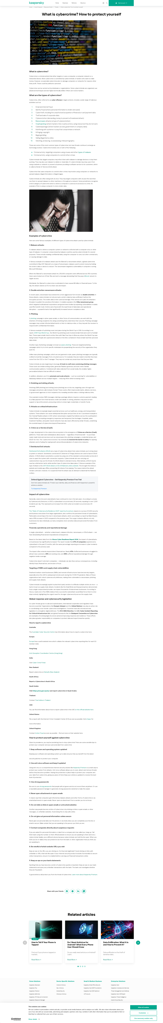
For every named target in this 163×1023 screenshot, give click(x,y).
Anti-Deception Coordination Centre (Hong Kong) (45, 653)
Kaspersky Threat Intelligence (118, 997)
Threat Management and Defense (120, 991)
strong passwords (45, 786)
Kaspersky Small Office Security (92, 985)
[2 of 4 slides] (80, 966)
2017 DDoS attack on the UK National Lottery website (60, 466)
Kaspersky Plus (33, 988)
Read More (36, 960)
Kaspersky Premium (79, 767)
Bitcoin (87, 276)
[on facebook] (67, 891)
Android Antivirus (61, 985)
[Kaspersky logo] (36, 3)
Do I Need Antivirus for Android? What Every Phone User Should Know (80, 944)
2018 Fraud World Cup (41, 333)
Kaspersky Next (115, 985)
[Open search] (107, 3)
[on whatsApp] (84, 891)
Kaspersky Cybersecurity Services (120, 988)
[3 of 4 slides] (83, 966)
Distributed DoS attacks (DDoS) (39, 451)
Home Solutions (34, 981)
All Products (87, 994)
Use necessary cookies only (143, 1018)
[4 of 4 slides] (85, 966)
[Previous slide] (25, 942)
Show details (32, 1019)
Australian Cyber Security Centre (43, 632)
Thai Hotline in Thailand (42, 700)
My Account (121, 3)
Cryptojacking (41, 124)
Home (57, 3)
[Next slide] (138, 942)
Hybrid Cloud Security (117, 1000)
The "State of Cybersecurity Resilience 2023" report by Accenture (51, 511)
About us (82, 3)
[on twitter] (72, 891)
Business (65, 3)
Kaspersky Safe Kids (34, 994)
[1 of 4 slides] (78, 966)
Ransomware (40, 121)
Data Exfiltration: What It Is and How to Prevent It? (115, 943)
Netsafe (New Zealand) (51, 672)
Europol (31, 641)
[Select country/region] (103, 3)
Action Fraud (39, 733)
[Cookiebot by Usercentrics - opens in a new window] (16, 1019)
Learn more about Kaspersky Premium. (85, 874)
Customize (142, 1013)
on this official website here (84, 710)
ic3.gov (88, 719)
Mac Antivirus (60, 988)
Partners (74, 3)
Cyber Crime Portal (39, 663)
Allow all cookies (143, 1007)
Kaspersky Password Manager (37, 1000)
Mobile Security (61, 991)
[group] (46, 942)
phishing (33, 318)
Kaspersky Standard (34, 985)
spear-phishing (66, 345)
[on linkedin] (78, 891)
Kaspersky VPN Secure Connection (38, 997)
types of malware (84, 152)
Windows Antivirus (61, 994)
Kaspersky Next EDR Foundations (92, 988)
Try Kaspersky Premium (39, 488)
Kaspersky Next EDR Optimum (91, 991)
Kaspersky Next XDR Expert (118, 994)
